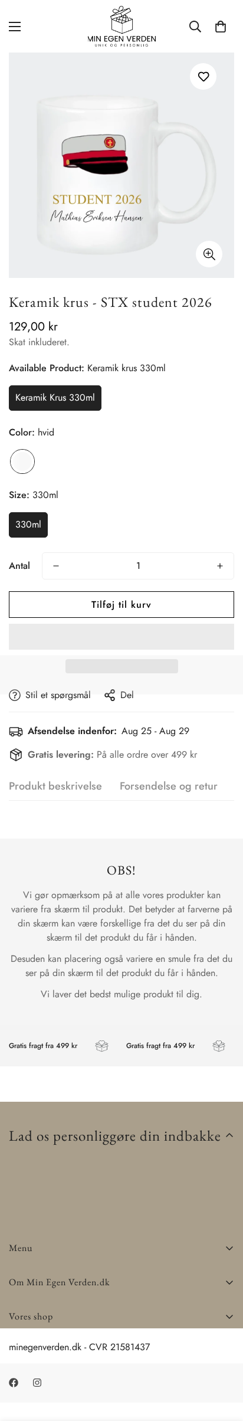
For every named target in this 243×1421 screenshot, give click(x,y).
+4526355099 (38, 1359)
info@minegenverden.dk (56, 1373)
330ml (28, 524)
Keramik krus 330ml (55, 397)
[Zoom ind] (209, 254)
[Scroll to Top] (222, 1358)
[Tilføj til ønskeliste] (203, 76)
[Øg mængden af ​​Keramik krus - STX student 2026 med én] (220, 566)
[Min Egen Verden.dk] (122, 26)
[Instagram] (58, 1397)
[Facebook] (23, 1397)
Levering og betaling (49, 1344)
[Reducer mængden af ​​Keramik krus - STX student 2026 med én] (56, 566)
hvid (22, 461)
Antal (19, 565)
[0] (220, 26)
